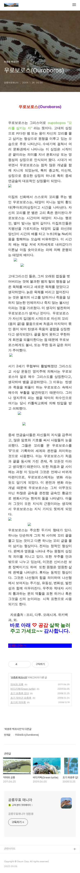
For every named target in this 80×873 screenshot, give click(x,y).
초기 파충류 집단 (19, 693)
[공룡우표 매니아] (11, 5)
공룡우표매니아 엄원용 (20, 813)
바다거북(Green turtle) (22, 688)
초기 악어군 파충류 (20, 697)
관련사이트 (9, 848)
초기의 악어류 (18, 702)
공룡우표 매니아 (20, 800)
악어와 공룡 (16, 684)
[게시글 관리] (26, 664)
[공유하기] (21, 664)
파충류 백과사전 (19, 677)
